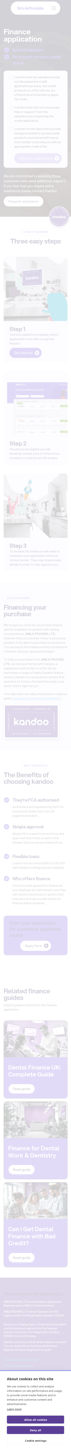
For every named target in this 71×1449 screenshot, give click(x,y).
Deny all (35, 1430)
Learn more (14, 1409)
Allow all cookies (35, 1419)
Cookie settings (35, 1440)
